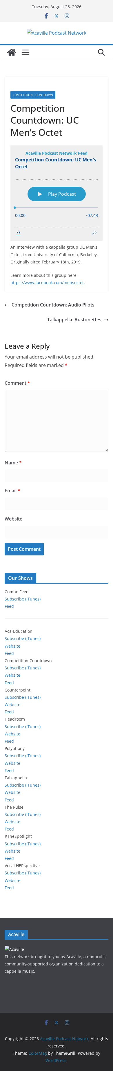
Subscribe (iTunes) (23, 599)
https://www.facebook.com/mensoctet (47, 282)
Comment (17, 383)
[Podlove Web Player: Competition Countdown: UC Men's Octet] (56, 193)
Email (12, 490)
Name (13, 462)
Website (13, 519)
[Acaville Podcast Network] (12, 52)
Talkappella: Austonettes (74, 319)
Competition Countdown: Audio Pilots (53, 305)
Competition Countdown (33, 95)
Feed (9, 606)
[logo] (14, 949)
